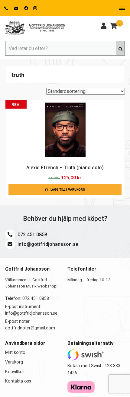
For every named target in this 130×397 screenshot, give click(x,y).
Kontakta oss (18, 381)
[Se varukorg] (113, 26)
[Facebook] (26, 8)
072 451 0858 (31, 234)
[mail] (16, 8)
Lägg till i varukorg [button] (67, 189)
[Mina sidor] (103, 26)
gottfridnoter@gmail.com (30, 328)
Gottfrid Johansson (35, 28)
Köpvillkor (14, 371)
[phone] (6, 8)
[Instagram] (35, 8)
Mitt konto (15, 352)
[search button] (120, 48)
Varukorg (14, 362)
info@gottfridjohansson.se (47, 244)
